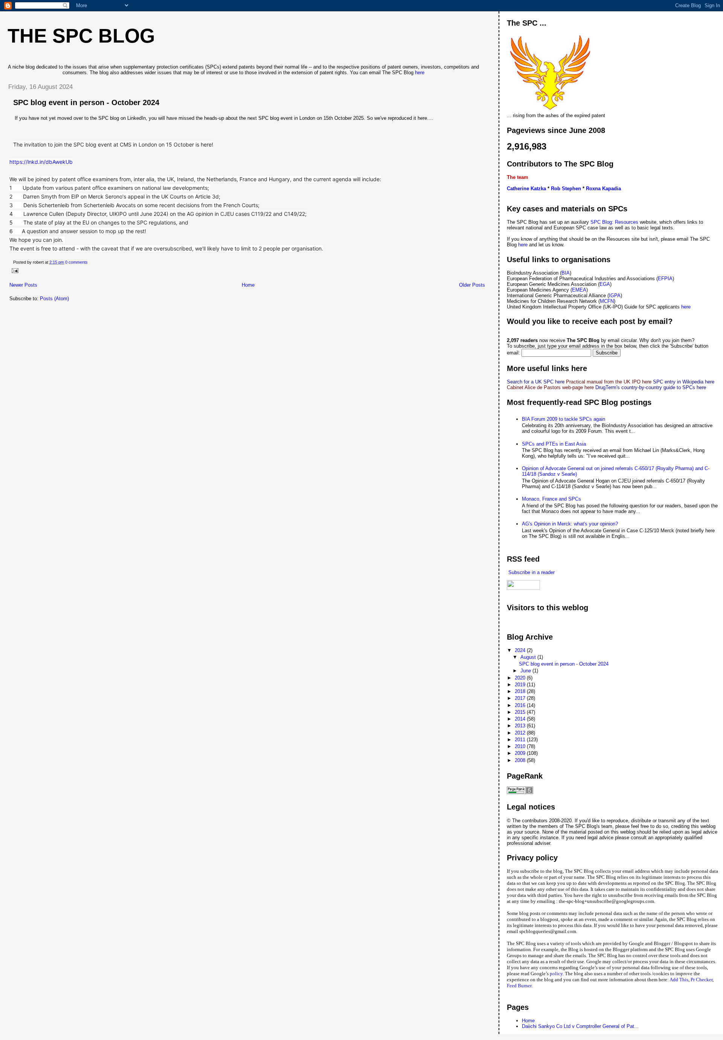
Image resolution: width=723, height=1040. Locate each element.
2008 (521, 760)
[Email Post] (13, 270)
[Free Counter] (520, 622)
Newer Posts (23, 285)
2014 (521, 719)
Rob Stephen (566, 188)
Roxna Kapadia (603, 188)
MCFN (607, 301)
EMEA (579, 290)
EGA (604, 284)
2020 (521, 678)
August (528, 657)
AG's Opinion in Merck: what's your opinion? (570, 524)
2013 (521, 725)
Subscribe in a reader (531, 572)
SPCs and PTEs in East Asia (554, 444)
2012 (521, 733)
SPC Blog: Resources (615, 222)
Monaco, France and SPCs (551, 499)
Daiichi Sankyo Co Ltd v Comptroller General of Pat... (580, 1026)
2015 (521, 712)
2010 (521, 746)
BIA (565, 273)
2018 (521, 691)
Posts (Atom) (54, 298)
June (526, 670)
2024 (521, 650)
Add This (679, 979)
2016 (521, 705)
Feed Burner (519, 985)
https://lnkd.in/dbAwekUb (41, 162)
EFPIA (665, 278)
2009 (521, 753)
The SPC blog (81, 36)
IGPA (615, 295)
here (419, 72)
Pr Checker (701, 979)
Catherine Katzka (526, 188)
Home (248, 285)
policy (556, 973)
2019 (521, 684)
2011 (521, 739)
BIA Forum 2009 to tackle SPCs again (563, 419)
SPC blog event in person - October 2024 (86, 102)
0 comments (76, 262)
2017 (521, 698)
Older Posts (472, 285)
